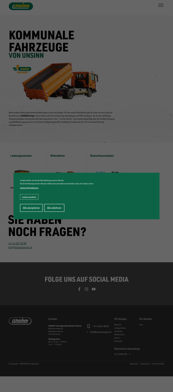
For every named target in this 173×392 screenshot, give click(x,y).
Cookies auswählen (29, 197)
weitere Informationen (29, 187)
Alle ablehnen (54, 207)
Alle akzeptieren (31, 207)
